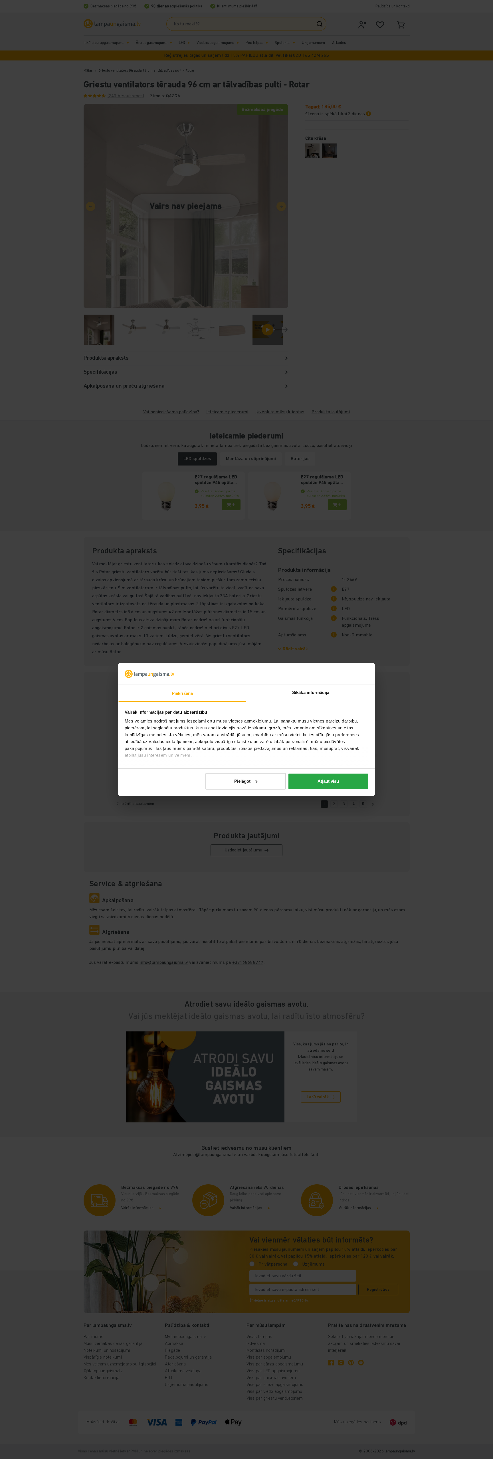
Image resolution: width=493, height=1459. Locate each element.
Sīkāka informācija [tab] (310, 692)
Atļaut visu (328, 781)
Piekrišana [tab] (182, 693)
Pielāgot (242, 781)
